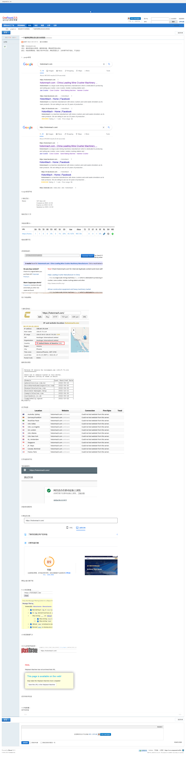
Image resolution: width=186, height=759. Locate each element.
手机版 (156, 750)
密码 (145, 21)
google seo (13, 29)
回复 (25, 714)
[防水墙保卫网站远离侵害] (183, 750)
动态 (36, 25)
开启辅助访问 (181, 1)
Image (28, 727)
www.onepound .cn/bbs (3, 29)
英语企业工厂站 (9, 25)
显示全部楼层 (44, 42)
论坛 (29, 25)
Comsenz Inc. (12, 752)
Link (31, 727)
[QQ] (143, 750)
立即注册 (181, 21)
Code (36, 727)
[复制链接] (49, 38)
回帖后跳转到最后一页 (48, 742)
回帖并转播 (35, 742)
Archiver (151, 750)
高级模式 (159, 727)
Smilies (39, 727)
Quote (33, 727)
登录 (90, 734)
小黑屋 (161, 750)
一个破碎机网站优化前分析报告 (41, 29)
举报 (180, 714)
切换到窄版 (183, 1)
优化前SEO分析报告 (24, 29)
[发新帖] (6, 32)
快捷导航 (176, 25)
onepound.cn (5, 1)
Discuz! (10, 750)
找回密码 (181, 18)
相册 (42, 25)
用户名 (146, 18)
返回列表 (180, 33)
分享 (48, 25)
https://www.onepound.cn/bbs (173, 750)
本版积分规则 (178, 742)
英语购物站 (21, 25)
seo (10, 1)
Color (25, 727)
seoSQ (5, 42)
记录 (55, 25)
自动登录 (173, 18)
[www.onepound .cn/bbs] (10, 21)
